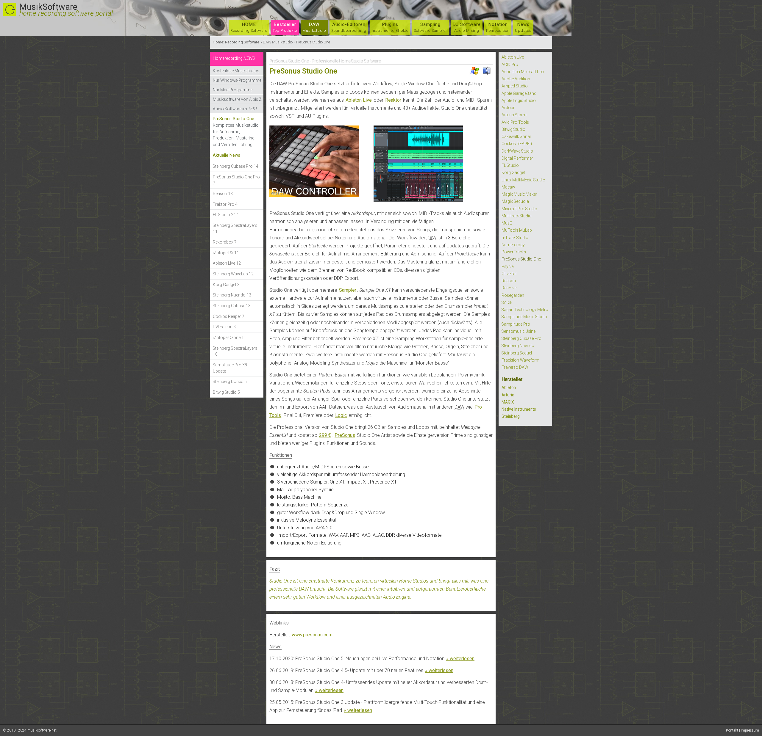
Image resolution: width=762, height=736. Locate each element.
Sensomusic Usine (518, 331)
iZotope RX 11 (226, 252)
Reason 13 (223, 193)
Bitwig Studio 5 (226, 392)
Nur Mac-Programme (232, 89)
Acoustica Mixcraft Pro (523, 71)
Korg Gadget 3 (226, 284)
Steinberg (511, 416)
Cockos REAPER (517, 143)
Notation (498, 27)
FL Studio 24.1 (226, 214)
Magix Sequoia (515, 201)
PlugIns (390, 27)
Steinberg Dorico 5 (230, 381)
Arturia (508, 395)
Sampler (347, 290)
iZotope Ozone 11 (229, 337)
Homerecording (234, 58)
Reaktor (393, 100)
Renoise (509, 287)
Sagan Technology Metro (525, 309)
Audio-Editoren (348, 27)
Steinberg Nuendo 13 (232, 295)
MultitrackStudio (517, 216)
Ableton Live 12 (227, 263)
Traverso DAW (515, 367)
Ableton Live (359, 100)
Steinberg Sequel (517, 353)
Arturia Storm (514, 114)
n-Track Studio (515, 237)
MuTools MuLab (517, 230)
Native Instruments (519, 409)
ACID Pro (510, 64)
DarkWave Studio (517, 151)
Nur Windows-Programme (237, 80)
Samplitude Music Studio (524, 316)
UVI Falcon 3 (224, 326)
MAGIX (508, 402)
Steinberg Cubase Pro (521, 338)
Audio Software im (235, 108)
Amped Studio (515, 86)
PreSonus (345, 435)
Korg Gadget (513, 172)
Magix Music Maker (519, 194)
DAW (314, 27)
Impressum (750, 730)
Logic (341, 415)
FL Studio (510, 165)
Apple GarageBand (519, 93)
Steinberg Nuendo (518, 345)
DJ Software (466, 27)
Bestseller (285, 27)
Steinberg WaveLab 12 (233, 274)
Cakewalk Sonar (516, 136)
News (523, 27)
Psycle (507, 266)
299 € (325, 435)
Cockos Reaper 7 (228, 316)
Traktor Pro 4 (225, 204)
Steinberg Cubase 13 (232, 305)
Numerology (513, 244)
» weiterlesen (460, 658)
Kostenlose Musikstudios (236, 70)
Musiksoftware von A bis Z (237, 99)
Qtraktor (509, 273)
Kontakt (732, 730)
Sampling (430, 27)
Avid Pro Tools (515, 122)
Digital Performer (517, 158)
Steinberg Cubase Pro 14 (235, 166)
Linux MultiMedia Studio (523, 180)
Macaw (508, 187)
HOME (248, 27)
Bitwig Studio (513, 129)
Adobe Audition (516, 78)
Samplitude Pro (516, 324)
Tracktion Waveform (521, 360)
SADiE (507, 302)
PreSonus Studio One (521, 259)
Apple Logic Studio (519, 100)
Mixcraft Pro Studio (519, 208)
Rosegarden (513, 295)
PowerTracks (514, 251)
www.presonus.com (312, 635)
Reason (509, 280)
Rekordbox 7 (225, 242)
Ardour (508, 107)
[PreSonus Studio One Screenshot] (418, 201)
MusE (507, 223)
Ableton (509, 387)
